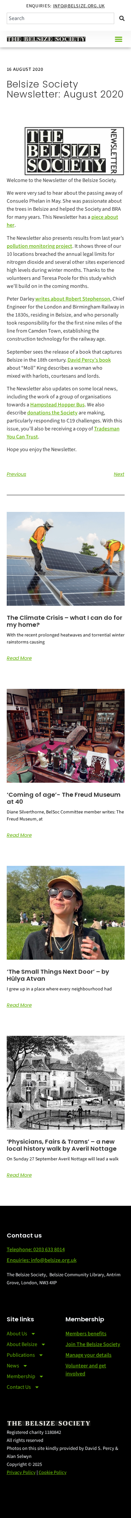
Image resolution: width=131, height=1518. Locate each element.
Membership (21, 1376)
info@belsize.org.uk (79, 6)
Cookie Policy (53, 1472)
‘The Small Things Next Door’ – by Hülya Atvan (58, 975)
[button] (119, 39)
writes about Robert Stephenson (72, 299)
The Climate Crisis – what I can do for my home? (64, 621)
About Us (17, 1333)
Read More (19, 658)
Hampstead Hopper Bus (57, 404)
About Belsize (22, 1344)
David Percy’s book (89, 360)
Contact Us (19, 1387)
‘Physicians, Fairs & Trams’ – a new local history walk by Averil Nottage (62, 1145)
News (13, 1365)
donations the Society (52, 412)
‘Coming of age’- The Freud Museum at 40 (64, 798)
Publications (21, 1355)
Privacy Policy (21, 1472)
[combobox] (60, 18)
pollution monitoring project (39, 246)
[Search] (121, 18)
